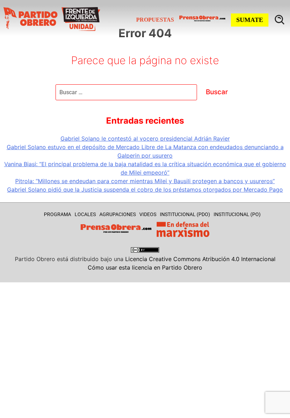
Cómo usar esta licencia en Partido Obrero (145, 267)
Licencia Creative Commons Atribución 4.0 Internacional (200, 258)
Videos (147, 214)
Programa (57, 214)
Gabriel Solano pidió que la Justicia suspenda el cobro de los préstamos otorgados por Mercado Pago (145, 189)
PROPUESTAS (155, 20)
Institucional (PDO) (185, 214)
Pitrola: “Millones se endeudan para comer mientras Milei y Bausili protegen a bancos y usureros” (145, 181)
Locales (85, 214)
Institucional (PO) (237, 214)
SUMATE (249, 19)
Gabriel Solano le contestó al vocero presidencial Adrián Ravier (145, 138)
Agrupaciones (117, 214)
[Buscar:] (127, 92)
